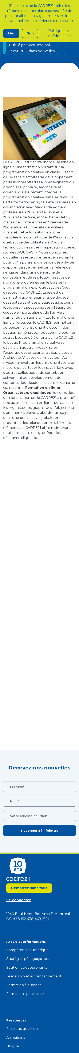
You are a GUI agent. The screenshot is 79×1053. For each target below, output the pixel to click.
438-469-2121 (38, 919)
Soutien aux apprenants (26, 967)
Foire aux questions (22, 1029)
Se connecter (18, 900)
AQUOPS (25, 252)
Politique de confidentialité (58, 33)
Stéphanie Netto (55, 217)
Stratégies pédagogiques (27, 959)
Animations (15, 1037)
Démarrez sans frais (29, 888)
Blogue (12, 1046)
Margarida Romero (50, 207)
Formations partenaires (25, 994)
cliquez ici (29, 438)
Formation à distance (24, 985)
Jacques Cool (58, 287)
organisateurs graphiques (30, 408)
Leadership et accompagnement (34, 976)
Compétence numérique (27, 950)
